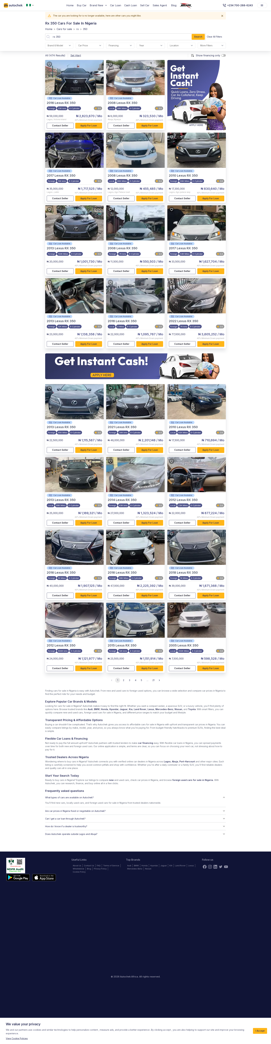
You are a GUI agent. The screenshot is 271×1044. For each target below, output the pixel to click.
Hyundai (113, 709)
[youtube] (226, 866)
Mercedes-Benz (164, 709)
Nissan (178, 709)
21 (153, 680)
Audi (90, 709)
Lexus (151, 709)
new (111, 780)
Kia (131, 709)
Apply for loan (88, 125)
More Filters (206, 45)
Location (174, 45)
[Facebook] (204, 866)
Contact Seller (60, 125)
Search (198, 36)
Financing (114, 45)
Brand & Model (55, 45)
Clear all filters (214, 36)
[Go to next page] (159, 680)
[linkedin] (215, 866)
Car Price (83, 45)
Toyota (192, 709)
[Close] (222, 16)
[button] (135, 797)
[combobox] (30, 5)
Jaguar (124, 709)
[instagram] (210, 866)
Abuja (175, 761)
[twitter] (220, 866)
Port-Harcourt (187, 761)
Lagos (167, 761)
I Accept (260, 1030)
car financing (145, 743)
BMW (97, 709)
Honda (104, 709)
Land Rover (140, 709)
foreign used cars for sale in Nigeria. (193, 780)
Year (141, 45)
